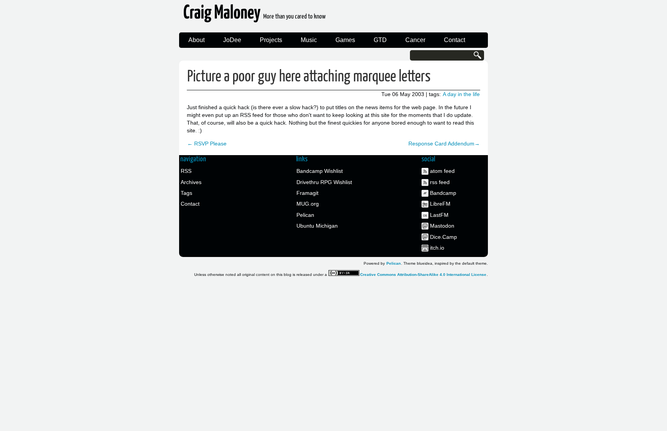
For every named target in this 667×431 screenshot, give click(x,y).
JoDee (232, 40)
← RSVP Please (207, 143)
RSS (186, 171)
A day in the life (461, 94)
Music (309, 40)
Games (345, 40)
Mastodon (442, 226)
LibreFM (440, 204)
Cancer (415, 40)
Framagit (307, 193)
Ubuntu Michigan (317, 226)
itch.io (437, 248)
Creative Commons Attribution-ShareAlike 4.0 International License (423, 274)
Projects (271, 40)
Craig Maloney (254, 15)
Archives (191, 182)
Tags (186, 193)
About (196, 40)
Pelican (305, 215)
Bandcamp (443, 193)
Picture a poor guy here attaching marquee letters (309, 77)
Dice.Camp (443, 237)
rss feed (440, 182)
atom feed (442, 171)
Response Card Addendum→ (444, 143)
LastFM (439, 215)
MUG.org (307, 204)
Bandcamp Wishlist (319, 171)
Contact (454, 40)
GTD (380, 40)
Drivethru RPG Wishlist (324, 182)
